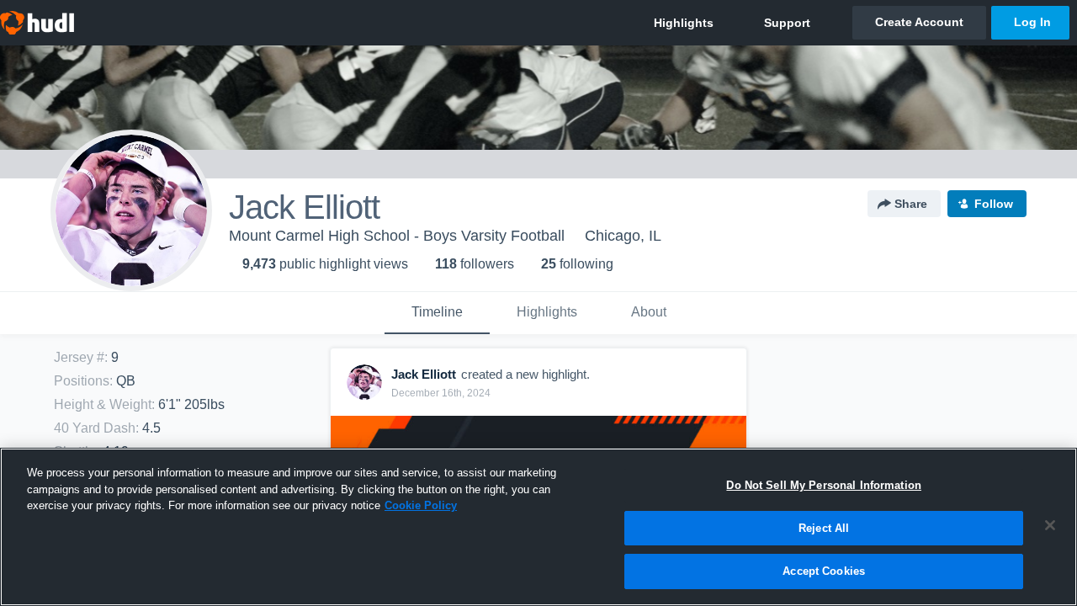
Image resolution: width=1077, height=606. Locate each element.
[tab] (437, 313)
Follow (993, 203)
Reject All (823, 528)
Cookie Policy (421, 505)
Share (910, 203)
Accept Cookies (824, 571)
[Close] (1050, 525)
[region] (538, 527)
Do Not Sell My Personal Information (823, 485)
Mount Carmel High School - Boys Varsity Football (397, 235)
